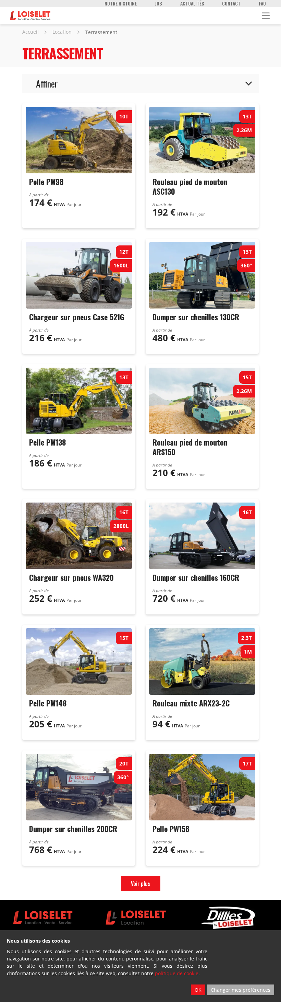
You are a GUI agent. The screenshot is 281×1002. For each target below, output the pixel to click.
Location (62, 31)
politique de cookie (176, 973)
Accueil (30, 31)
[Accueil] (30, 16)
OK (198, 990)
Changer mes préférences (240, 990)
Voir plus (140, 883)
